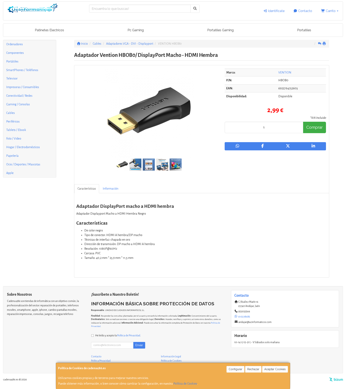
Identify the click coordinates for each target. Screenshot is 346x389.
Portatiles (304, 30)
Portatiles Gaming (220, 30)
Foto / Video (13, 138)
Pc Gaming (136, 30)
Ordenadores (14, 44)
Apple (10, 173)
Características (86, 188)
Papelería (12, 155)
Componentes (15, 52)
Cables (10, 113)
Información (110, 188)
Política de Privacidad (128, 335)
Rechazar (253, 369)
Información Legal (171, 356)
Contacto (304, 11)
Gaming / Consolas (18, 104)
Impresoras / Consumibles (22, 87)
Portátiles (12, 61)
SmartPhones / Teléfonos (22, 70)
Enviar (139, 345)
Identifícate (276, 11)
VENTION (284, 72)
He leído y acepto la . (118, 335)
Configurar (235, 369)
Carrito (330, 11)
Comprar (314, 127)
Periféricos (13, 121)
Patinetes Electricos (49, 30)
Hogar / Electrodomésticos (23, 147)
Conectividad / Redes (19, 95)
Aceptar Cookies (275, 369)
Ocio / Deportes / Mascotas (23, 164)
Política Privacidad (101, 360)
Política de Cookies (185, 383)
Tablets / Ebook (16, 130)
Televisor (12, 78)
